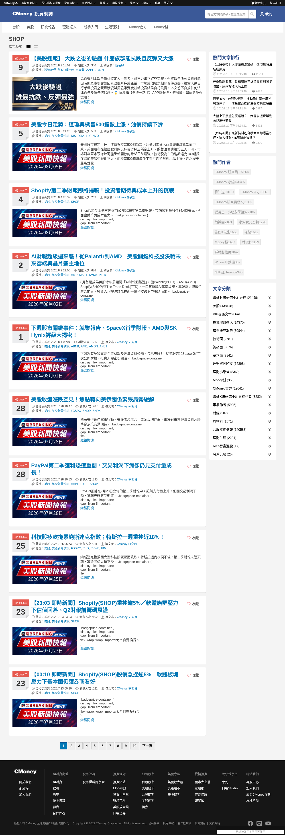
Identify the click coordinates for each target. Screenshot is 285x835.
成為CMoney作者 (258, 794)
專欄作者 (224, 405)
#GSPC (76, 410)
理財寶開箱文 (228, 363)
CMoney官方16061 (255, 192)
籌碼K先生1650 (226, 232)
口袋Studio (230, 788)
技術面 (222, 339)
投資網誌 (119, 782)
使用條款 (168, 823)
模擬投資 (117, 3)
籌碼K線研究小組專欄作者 (237, 396)
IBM (103, 548)
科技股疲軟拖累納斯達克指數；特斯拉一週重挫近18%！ (98, 537)
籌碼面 (222, 347)
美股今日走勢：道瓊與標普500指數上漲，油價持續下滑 (97, 124)
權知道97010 (224, 192)
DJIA (81, 135)
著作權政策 (184, 823)
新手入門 (91, 27)
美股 (30, 27)
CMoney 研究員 (125, 131)
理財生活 (224, 438)
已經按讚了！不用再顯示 (250, 831)
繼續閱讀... (88, 102)
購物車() (260, 3)
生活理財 (112, 27)
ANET (103, 346)
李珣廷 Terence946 (228, 272)
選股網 (199, 788)
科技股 (69, 70)
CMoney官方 (136, 27)
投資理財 (69, 3)
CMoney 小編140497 (230, 182)
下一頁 (147, 746)
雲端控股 (201, 794)
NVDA (93, 275)
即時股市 (87, 3)
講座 (56, 794)
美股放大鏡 (121, 807)
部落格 (23, 788)
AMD (74, 275)
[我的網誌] (266, 14)
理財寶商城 (28, 3)
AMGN (93, 346)
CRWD (95, 548)
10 (134, 746)
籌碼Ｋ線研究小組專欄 (235, 298)
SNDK (97, 410)
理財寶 (57, 782)
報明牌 (199, 800)
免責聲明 (214, 823)
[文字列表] (36, 47)
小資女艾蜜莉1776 (252, 222)
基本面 (222, 355)
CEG (86, 548)
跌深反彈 (50, 70)
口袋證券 (119, 813)
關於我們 (25, 782)
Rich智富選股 (225, 446)
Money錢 (161, 27)
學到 (225, 782)
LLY (88, 135)
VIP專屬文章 (226, 314)
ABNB (75, 346)
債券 (145, 807)
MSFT (83, 275)
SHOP (75, 201)
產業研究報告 (228, 330)
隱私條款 (154, 823)
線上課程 (59, 800)
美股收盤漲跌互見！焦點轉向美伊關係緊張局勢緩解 (92, 399)
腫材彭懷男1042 (226, 252)
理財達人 (69, 27)
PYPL (84, 484)
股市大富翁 (202, 782)
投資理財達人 (228, 322)
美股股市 (148, 788)
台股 (16, 27)
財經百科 (119, 800)
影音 (56, 807)
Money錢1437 (225, 242)
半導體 (80, 70)
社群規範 (200, 823)
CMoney (9, 3)
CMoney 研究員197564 (232, 172)
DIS (73, 135)
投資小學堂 (121, 794)
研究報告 (48, 27)
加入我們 (25, 794)
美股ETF (148, 800)
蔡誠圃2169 (223, 222)
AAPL (90, 70)
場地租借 (252, 800)
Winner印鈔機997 (227, 262)
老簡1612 (251, 232)
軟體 (56, 788)
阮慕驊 (119, 65)
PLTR (102, 275)
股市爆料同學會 (51, 3)
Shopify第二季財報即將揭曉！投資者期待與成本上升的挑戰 (102, 190)
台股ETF (148, 794)
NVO (96, 135)
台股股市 (148, 782)
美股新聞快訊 (60, 135)
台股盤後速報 (229, 429)
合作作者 (59, 813)
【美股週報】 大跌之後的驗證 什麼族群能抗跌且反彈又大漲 (102, 58)
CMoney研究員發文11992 (233, 202)
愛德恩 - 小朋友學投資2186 (235, 212)
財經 (220, 413)
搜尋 (252, 14)
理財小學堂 (225, 372)
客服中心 (252, 782)
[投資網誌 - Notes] (34, 14)
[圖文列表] (28, 47)
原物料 (222, 421)
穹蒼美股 (222, 454)
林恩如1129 (250, 242)
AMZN (100, 70)
